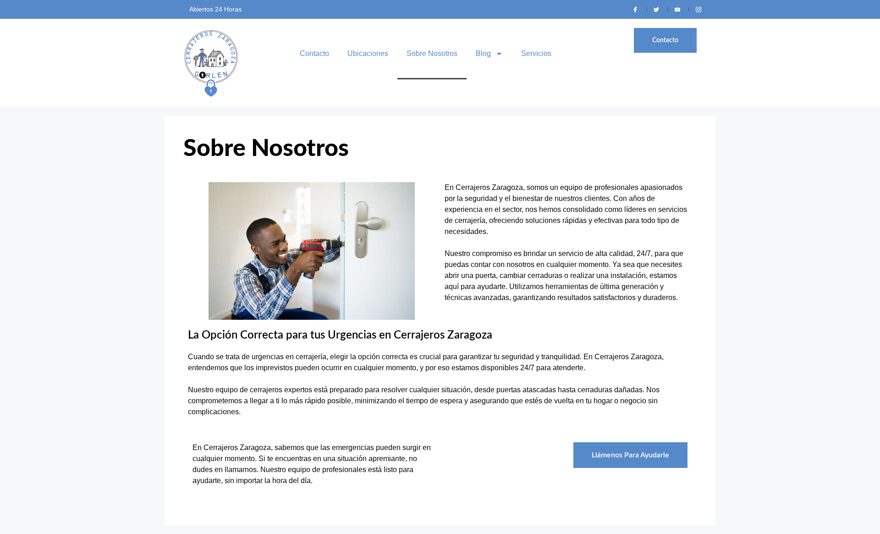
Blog (483, 53)
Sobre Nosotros (432, 53)
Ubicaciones (367, 53)
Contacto (314, 53)
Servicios (536, 53)
